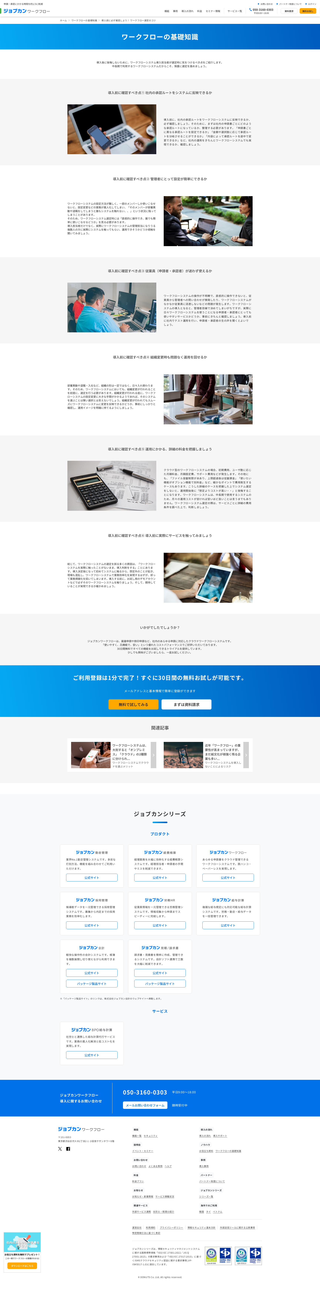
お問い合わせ (267, 3)
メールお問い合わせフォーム (145, 1105)
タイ (208, 1211)
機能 (166, 11)
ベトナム (217, 1211)
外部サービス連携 (141, 1211)
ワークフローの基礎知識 (84, 20)
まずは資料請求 (186, 704)
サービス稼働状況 (164, 1196)
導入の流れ (187, 11)
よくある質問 (156, 1166)
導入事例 (204, 1166)
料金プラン (138, 1181)
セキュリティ (151, 1135)
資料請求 (289, 11)
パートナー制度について (290, 3)
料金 (199, 11)
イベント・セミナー (142, 1150)
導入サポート (220, 1135)
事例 (175, 11)
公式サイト (91, 877)
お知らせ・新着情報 (142, 1196)
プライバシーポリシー (171, 1227)
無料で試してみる (133, 704)
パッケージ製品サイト (92, 983)
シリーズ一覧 (206, 1196)
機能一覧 (136, 1135)
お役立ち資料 (206, 1150)
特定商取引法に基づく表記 (146, 1232)
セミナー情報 (213, 11)
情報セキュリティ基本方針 (202, 1227)
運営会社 (136, 1227)
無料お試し (308, 11)
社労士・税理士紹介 (163, 1211)
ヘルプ (168, 1166)
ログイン (312, 3)
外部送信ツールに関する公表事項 (237, 1227)
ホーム (63, 20)
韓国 (201, 1211)
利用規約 (150, 1227)
